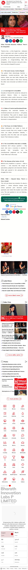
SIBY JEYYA (7, 36)
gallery (4, 568)
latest (19, 568)
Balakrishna (15, 12)
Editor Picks (7, 302)
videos (8, 568)
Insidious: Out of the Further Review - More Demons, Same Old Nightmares (14, 345)
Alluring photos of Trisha (8, 391)
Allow (18, 6)
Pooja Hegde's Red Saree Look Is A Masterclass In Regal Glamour (11, 341)
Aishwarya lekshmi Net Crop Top (7, 380)
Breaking (11, 37)
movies (11, 568)
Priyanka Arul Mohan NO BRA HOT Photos (13, 371)
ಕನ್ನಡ (25, 5)
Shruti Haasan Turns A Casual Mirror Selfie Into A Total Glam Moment (13, 283)
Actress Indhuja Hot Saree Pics (10, 374)
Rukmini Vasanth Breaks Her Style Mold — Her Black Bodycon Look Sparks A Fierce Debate (13, 286)
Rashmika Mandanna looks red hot (11, 364)
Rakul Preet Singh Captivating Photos (12, 367)
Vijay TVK (4, 216)
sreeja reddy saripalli (5, 12)
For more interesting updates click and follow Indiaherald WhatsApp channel (14, 199)
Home (6, 37)
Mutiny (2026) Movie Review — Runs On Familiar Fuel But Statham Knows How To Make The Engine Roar (13, 348)
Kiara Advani (18, 9)
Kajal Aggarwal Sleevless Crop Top (11, 376)
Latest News (8, 280)
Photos (6, 361)
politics (15, 568)
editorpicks (24, 568)
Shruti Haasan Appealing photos (11, 369)
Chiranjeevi (22, 12)
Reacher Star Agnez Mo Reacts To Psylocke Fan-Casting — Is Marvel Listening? (14, 288)
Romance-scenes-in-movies (7, 9)
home (1, 568)
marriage (8, 90)
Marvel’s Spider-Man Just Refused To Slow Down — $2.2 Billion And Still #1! (13, 291)
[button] (7, 40)
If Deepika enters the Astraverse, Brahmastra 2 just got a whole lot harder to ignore (14, 343)
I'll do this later (7, 6)
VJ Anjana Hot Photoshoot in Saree (7, 386)
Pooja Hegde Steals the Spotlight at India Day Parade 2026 (13, 350)
